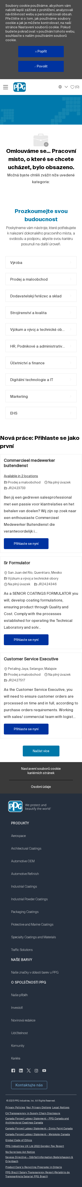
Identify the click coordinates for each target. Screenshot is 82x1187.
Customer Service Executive (31, 658)
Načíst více (41, 751)
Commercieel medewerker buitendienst (29, 463)
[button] (29, 1085)
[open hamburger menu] (5, 87)
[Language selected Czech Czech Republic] (62, 86)
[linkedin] (21, 1073)
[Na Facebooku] (13, 1073)
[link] (33, 839)
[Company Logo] (19, 87)
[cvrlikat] (29, 1073)
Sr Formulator (17, 562)
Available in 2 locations (21, 476)
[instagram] (36, 1073)
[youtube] (44, 1073)
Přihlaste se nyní (26, 543)
